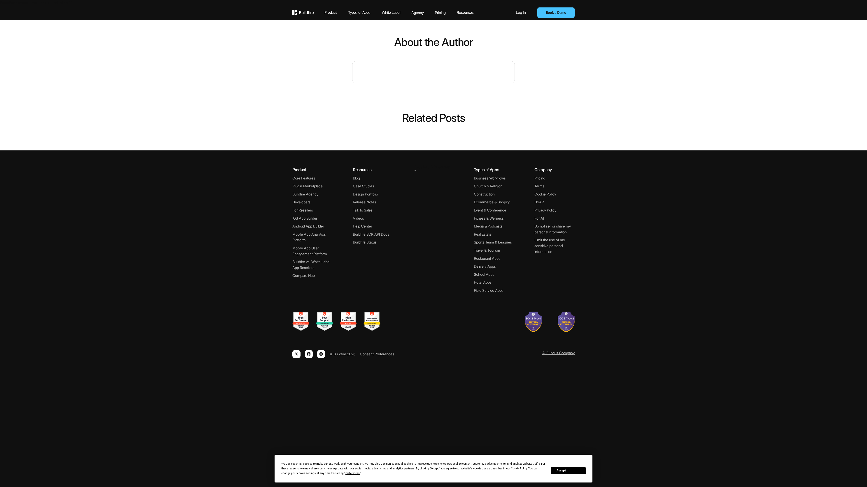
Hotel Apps (483, 282)
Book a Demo (556, 12)
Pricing (440, 12)
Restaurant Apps (487, 258)
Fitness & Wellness (489, 218)
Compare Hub (303, 275)
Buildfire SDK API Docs (371, 234)
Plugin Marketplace (307, 186)
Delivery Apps (485, 266)
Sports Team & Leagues (493, 242)
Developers (301, 202)
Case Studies (363, 186)
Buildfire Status (365, 242)
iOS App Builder (304, 218)
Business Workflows (490, 178)
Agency (417, 12)
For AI (539, 218)
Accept (561, 470)
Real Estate (483, 234)
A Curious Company (558, 353)
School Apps (484, 274)
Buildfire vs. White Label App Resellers (311, 265)
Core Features (303, 178)
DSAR (539, 202)
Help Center (362, 226)
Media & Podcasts (488, 226)
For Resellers (302, 210)
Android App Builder (308, 226)
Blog (356, 178)
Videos (358, 218)
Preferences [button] (352, 473)
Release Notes (364, 202)
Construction (484, 194)
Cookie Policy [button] (519, 468)
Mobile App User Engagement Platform (309, 251)
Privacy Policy (545, 210)
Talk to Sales (363, 210)
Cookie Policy (545, 194)
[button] (433, 167)
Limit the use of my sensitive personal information (549, 246)
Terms (539, 186)
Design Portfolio (365, 194)
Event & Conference (490, 210)
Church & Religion (488, 186)
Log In (521, 12)
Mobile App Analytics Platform (309, 237)
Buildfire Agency (305, 194)
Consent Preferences (377, 354)
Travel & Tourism (487, 250)
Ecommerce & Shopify (492, 202)
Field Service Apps (488, 290)
